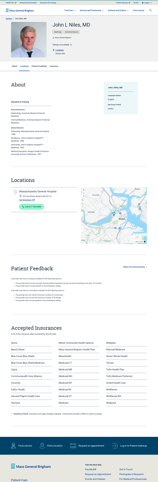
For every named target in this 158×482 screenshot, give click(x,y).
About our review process (134, 267)
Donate (135, 3)
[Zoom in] (83, 189)
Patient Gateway (122, 3)
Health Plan (10, 3)
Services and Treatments (90, 10)
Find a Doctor (138, 10)
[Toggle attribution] (144, 241)
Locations (60, 50)
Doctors (9, 19)
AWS (137, 242)
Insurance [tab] (54, 66)
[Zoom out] (83, 193)
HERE (141, 242)
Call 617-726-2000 (33, 207)
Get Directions (25, 200)
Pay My (90, 469)
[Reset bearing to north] (83, 196)
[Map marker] (114, 214)
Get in (126, 469)
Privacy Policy (46, 478)
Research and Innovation (28, 3)
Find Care (69, 10)
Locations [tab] (24, 66)
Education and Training (48, 3)
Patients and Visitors (117, 10)
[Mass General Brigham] (20, 10)
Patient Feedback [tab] (39, 66)
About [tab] (14, 66)
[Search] (150, 10)
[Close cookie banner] (144, 476)
